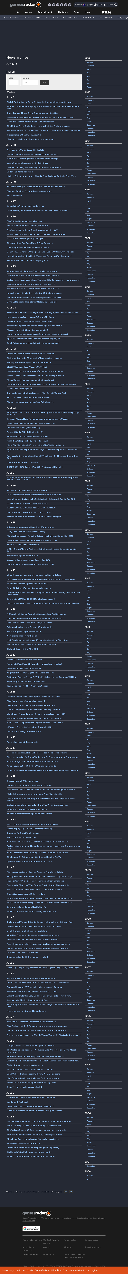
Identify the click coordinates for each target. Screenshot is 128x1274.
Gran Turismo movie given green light (25, 239)
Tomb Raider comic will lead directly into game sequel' (33, 343)
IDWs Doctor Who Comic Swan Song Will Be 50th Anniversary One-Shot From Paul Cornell (43, 593)
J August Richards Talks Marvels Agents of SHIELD (30, 1045)
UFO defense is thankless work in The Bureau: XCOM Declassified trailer (41, 579)
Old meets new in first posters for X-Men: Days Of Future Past (36, 393)
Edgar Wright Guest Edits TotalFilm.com (26, 681)
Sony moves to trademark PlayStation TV (26, 907)
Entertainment (45, 12)
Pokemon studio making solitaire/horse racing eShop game (35, 371)
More (88, 12)
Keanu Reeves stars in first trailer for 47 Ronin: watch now (34, 293)
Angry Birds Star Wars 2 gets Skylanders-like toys (30, 673)
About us (68, 1247)
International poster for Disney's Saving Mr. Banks (30, 317)
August (89, 87)
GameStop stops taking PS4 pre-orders (26, 894)
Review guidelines (30, 1254)
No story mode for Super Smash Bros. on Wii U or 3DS (32, 230)
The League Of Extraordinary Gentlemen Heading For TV (34, 857)
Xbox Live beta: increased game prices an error (29, 813)
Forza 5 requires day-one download (24, 631)
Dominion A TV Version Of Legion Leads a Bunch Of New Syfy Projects (40, 252)
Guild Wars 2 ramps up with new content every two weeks (34, 1110)
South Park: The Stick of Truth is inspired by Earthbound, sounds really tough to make (43, 413)
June (88, 80)
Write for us (48, 1254)
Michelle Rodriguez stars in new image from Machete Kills (34, 794)
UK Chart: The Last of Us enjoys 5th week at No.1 (30, 727)
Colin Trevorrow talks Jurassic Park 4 (24, 1087)
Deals (76, 12)
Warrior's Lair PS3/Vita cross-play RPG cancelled (30, 1069)
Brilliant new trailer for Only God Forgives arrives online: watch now (39, 996)
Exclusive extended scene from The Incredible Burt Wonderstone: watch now (43, 280)
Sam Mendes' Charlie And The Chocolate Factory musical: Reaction (39, 1121)
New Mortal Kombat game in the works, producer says (32, 158)
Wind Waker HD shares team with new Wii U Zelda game (33, 1074)
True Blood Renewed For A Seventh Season (27, 686)
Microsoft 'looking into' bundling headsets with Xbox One (34, 167)
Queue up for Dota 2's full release (23, 833)
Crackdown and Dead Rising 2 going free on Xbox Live (32, 113)
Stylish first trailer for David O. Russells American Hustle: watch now (39, 102)
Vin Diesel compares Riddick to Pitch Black (27, 490)
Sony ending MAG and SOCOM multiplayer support (31, 599)
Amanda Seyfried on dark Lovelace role (25, 206)
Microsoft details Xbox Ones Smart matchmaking (30, 139)
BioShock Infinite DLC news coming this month (29, 1152)
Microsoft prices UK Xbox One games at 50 (27, 330)
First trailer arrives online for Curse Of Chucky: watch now (34, 889)
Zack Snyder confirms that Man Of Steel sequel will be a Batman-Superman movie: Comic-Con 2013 (42, 478)
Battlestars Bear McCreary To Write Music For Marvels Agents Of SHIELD (41, 677)
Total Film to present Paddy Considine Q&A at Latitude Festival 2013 (39, 902)
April (88, 73)
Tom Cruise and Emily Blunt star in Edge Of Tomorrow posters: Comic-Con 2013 (42, 450)
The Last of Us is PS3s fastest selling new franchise (31, 911)
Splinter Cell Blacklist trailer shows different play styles (33, 338)
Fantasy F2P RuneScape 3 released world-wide (29, 362)
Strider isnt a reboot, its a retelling (23, 428)
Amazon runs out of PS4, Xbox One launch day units (31, 766)
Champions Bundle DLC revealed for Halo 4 (27, 957)
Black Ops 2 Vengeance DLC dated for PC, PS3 (29, 785)
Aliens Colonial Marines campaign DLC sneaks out (30, 380)
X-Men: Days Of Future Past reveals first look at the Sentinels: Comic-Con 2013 (42, 550)
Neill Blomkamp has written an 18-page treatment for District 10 (37, 640)
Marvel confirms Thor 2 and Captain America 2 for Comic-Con (36, 1030)
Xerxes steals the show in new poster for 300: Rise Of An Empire (37, 853)
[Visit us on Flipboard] (53, 4)
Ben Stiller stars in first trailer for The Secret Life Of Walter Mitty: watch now (43, 130)
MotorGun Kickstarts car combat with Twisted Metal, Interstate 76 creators (43, 603)
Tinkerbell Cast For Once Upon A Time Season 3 (30, 243)
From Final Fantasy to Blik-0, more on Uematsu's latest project (36, 234)
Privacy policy (70, 1240)
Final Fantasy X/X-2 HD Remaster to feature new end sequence (37, 1026)
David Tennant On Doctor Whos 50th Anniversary (30, 122)
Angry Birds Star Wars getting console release (29, 588)
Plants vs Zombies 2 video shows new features (29, 191)
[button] (112, 4)
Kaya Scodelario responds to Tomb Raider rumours (31, 978)
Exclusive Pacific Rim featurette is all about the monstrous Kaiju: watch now (43, 1061)
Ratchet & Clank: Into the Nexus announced (27, 809)
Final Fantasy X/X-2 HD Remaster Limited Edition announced (35, 881)
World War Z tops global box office (23, 1143)
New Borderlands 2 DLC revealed (22, 462)
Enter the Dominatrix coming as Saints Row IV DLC (31, 423)
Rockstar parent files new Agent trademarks (28, 397)
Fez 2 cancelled (14, 195)
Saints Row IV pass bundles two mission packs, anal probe (34, 325)
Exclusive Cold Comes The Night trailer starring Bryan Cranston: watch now (42, 312)
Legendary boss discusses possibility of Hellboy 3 (30, 1106)
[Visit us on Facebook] (61, 4)
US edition (56, 1270)
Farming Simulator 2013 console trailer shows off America (34, 987)
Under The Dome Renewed (20, 172)
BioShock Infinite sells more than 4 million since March (32, 154)
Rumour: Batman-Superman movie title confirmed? (31, 354)
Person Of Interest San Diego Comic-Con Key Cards (31, 1082)
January (90, 62)
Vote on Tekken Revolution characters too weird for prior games (37, 753)
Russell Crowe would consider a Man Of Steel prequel (32, 939)
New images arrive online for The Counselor (28, 247)
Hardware (63, 12)
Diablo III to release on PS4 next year (24, 659)
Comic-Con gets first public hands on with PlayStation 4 (33, 709)
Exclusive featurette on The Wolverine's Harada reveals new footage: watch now (43, 847)
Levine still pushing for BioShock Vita (24, 731)
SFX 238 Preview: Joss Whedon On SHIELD (27, 367)
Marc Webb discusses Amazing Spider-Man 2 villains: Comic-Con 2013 (40, 536)
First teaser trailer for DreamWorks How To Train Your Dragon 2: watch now (42, 757)
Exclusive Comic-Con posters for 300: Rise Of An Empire (34, 516)
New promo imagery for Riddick (22, 636)
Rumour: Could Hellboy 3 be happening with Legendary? (33, 1147)
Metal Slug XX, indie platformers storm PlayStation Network (35, 445)
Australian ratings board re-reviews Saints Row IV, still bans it (36, 187)
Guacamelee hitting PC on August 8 (24, 135)
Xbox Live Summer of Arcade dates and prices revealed (33, 935)
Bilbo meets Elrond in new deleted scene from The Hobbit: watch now (40, 117)
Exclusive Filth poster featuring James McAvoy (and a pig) (34, 926)
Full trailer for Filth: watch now (21, 837)
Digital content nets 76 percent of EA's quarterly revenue (34, 358)
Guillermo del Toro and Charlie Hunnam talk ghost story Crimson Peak (40, 922)
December (91, 136)
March (89, 69)
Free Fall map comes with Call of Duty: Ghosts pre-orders (34, 1134)
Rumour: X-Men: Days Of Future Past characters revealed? (34, 664)
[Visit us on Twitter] (49, 4)
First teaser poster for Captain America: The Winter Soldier (35, 872)
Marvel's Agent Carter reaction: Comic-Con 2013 (30, 512)
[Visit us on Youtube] (57, 4)
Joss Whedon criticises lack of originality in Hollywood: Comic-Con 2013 (41, 499)
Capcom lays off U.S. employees (22, 781)
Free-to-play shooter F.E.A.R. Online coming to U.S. (31, 284)
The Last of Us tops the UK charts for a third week (31, 1156)
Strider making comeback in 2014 (22, 555)
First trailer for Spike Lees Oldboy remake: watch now (32, 824)
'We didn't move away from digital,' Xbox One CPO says (33, 696)
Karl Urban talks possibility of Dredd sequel (27, 441)
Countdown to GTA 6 (32, 18)
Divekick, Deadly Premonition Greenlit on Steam (29, 321)
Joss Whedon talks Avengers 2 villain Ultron (27, 163)
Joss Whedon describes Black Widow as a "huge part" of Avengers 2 (39, 256)
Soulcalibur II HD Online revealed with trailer (28, 436)
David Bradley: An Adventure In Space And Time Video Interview (37, 210)
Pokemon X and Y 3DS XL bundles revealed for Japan (32, 991)
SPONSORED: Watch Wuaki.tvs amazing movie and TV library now (38, 983)
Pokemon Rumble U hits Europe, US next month (29, 627)
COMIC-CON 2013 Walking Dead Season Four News (31, 508)
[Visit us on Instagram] (65, 4)
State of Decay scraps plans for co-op (25, 1065)
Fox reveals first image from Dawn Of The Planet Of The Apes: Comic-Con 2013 (42, 457)
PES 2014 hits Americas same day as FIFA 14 (27, 225)
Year (11, 78)
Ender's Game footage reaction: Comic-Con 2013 (30, 564)
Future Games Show (11, 18)
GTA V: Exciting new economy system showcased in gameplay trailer (39, 898)
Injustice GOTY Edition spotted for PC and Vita (29, 861)
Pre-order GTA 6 (52, 18)
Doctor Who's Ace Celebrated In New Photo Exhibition (33, 275)
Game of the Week (70, 18)
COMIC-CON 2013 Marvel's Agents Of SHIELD (28, 503)
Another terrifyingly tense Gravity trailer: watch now (32, 271)
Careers (46, 1247)
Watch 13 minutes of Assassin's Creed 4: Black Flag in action (35, 375)
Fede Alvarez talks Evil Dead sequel (24, 668)
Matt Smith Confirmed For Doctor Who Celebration (31, 1022)
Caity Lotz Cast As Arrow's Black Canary (26, 531)
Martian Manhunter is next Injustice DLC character (30, 402)
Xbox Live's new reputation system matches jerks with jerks (35, 1056)
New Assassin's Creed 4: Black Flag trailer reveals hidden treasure (38, 842)
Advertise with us (92, 1247)
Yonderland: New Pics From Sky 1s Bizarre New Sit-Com (33, 289)
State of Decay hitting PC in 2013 (22, 649)
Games (28, 12)
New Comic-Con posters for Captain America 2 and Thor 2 (35, 722)
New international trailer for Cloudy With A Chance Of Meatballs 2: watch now (44, 1035)
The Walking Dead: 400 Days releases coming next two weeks (36, 1130)
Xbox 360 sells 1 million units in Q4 (23, 545)
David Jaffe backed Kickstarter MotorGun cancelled (31, 302)
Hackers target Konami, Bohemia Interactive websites (32, 761)
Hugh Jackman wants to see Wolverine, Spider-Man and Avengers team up (42, 770)
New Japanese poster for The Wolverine (26, 1011)
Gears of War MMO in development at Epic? (27, 1000)
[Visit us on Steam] (69, 4)
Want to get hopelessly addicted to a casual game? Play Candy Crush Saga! (43, 968)
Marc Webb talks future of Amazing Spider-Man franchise (34, 297)
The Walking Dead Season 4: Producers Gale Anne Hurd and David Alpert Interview (41, 1051)
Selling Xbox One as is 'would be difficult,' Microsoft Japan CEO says (39, 876)
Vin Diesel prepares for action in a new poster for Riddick (34, 1126)
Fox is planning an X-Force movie (22, 742)
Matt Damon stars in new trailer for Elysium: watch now (33, 1078)
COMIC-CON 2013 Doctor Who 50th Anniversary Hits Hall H (35, 467)
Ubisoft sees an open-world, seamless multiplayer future (34, 575)
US (71, 1192)
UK (65, 1192)
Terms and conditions (32, 1240)
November (91, 132)
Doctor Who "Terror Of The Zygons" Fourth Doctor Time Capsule (38, 885)
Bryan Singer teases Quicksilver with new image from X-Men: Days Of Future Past (43, 1005)
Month (25, 78)
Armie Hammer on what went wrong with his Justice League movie (38, 944)
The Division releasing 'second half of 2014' (27, 583)
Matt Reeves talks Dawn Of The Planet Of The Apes (31, 644)
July (88, 83)
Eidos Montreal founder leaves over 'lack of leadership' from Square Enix (41, 384)
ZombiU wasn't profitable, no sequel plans (27, 931)
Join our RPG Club (105, 18)
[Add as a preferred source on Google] (31, 1228)
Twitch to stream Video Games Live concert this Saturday (34, 718)
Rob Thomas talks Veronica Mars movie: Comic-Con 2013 (34, 495)
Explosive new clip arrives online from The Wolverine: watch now (37, 805)
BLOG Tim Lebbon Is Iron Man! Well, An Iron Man (29, 623)
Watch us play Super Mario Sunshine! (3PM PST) (29, 829)
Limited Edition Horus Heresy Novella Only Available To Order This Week (41, 176)
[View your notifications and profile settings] (104, 4)
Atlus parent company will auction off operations (30, 527)
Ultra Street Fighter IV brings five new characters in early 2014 (36, 714)
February (90, 66)
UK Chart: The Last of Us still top (22, 952)
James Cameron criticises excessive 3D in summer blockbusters (37, 948)
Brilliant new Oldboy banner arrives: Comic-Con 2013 (32, 540)
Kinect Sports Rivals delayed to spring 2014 (27, 260)
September (91, 125)
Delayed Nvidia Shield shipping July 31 (25, 432)
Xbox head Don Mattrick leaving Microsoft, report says (33, 1139)
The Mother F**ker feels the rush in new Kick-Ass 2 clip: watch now (38, 126)
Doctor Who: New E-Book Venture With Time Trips (31, 1097)
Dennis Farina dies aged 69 (19, 389)
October (90, 129)
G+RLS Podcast (88, 18)
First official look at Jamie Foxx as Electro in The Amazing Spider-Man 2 (41, 789)
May (88, 76)
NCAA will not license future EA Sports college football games (36, 614)
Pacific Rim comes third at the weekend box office (31, 705)
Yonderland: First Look (17, 1102)
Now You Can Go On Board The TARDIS (25, 150)
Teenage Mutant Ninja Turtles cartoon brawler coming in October (38, 419)
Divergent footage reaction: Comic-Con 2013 (28, 560)
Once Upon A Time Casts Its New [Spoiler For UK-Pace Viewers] (37, 334)
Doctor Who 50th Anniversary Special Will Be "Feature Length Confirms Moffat (41, 799)
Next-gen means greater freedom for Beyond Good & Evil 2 (35, 618)
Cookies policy (91, 1240)
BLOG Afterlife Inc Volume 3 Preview (24, 221)
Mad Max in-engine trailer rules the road (26, 701)
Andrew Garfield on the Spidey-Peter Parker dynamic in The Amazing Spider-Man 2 (43, 107)
